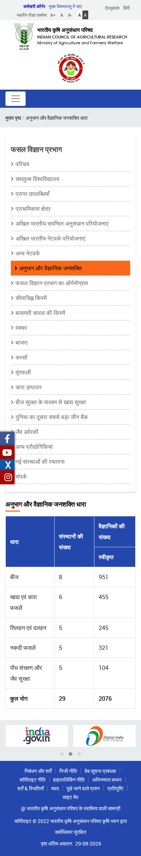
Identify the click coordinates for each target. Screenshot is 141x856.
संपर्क (21, 476)
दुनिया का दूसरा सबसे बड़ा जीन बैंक (52, 417)
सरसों (21, 357)
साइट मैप (70, 797)
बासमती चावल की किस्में (40, 313)
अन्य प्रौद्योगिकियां (34, 447)
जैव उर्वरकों (27, 432)
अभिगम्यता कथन (106, 779)
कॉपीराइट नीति (33, 779)
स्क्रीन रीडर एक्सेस (32, 15)
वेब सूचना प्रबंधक (100, 770)
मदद (55, 788)
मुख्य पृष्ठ (13, 117)
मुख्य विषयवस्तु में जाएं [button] (65, 6)
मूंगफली (23, 372)
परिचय (22, 164)
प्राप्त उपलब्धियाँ (33, 194)
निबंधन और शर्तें (38, 770)
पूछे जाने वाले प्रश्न (83, 788)
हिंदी (126, 8)
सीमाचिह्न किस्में (31, 298)
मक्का (21, 328)
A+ (53, 15)
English (112, 8)
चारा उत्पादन (29, 387)
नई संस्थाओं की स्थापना (40, 462)
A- (70, 15)
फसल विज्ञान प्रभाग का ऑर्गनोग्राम (52, 283)
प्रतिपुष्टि (115, 788)
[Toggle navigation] (15, 98)
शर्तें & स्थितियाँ (30, 788)
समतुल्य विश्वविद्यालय (37, 179)
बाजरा (22, 343)
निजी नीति (68, 770)
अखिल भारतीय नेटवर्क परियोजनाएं (50, 238)
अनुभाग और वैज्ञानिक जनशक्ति (50, 268)
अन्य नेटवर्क (28, 253)
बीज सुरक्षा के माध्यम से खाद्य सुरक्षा (51, 402)
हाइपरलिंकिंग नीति (69, 779)
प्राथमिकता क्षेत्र (33, 209)
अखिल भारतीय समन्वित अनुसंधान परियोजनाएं (62, 224)
